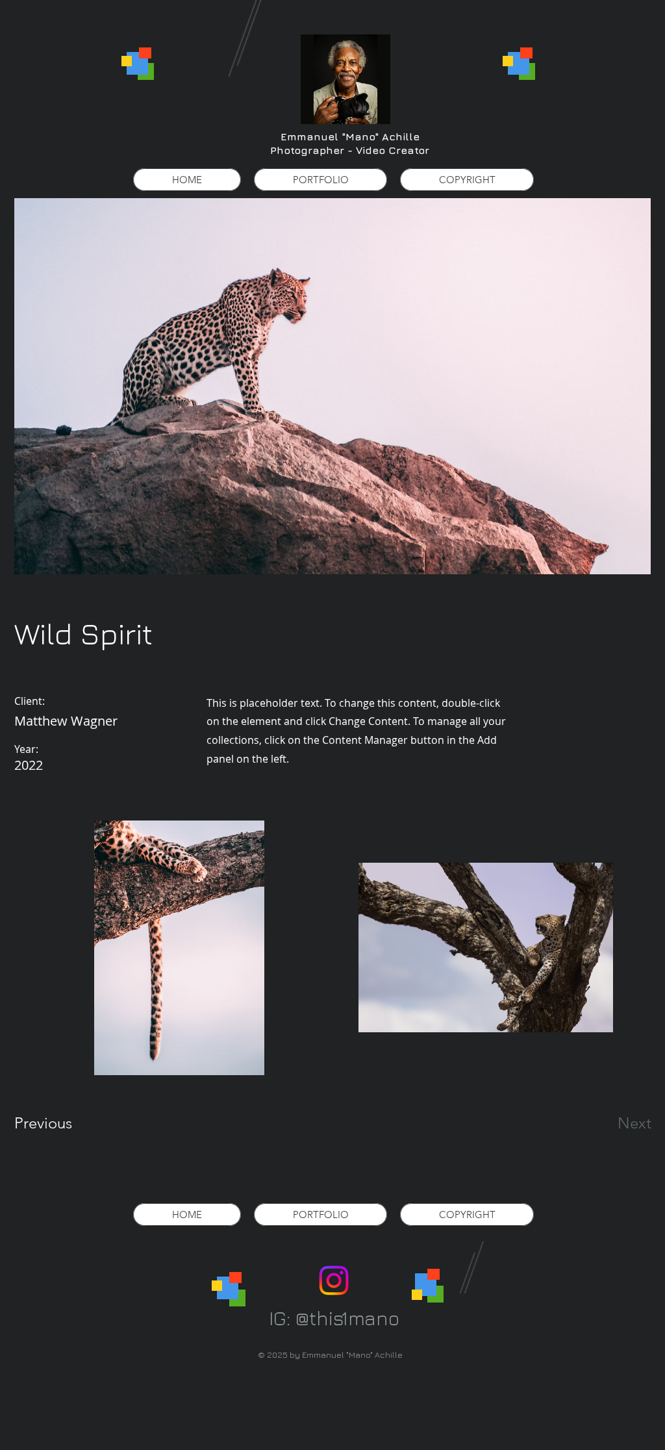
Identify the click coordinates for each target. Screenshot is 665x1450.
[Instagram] (333, 1280)
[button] (320, 179)
